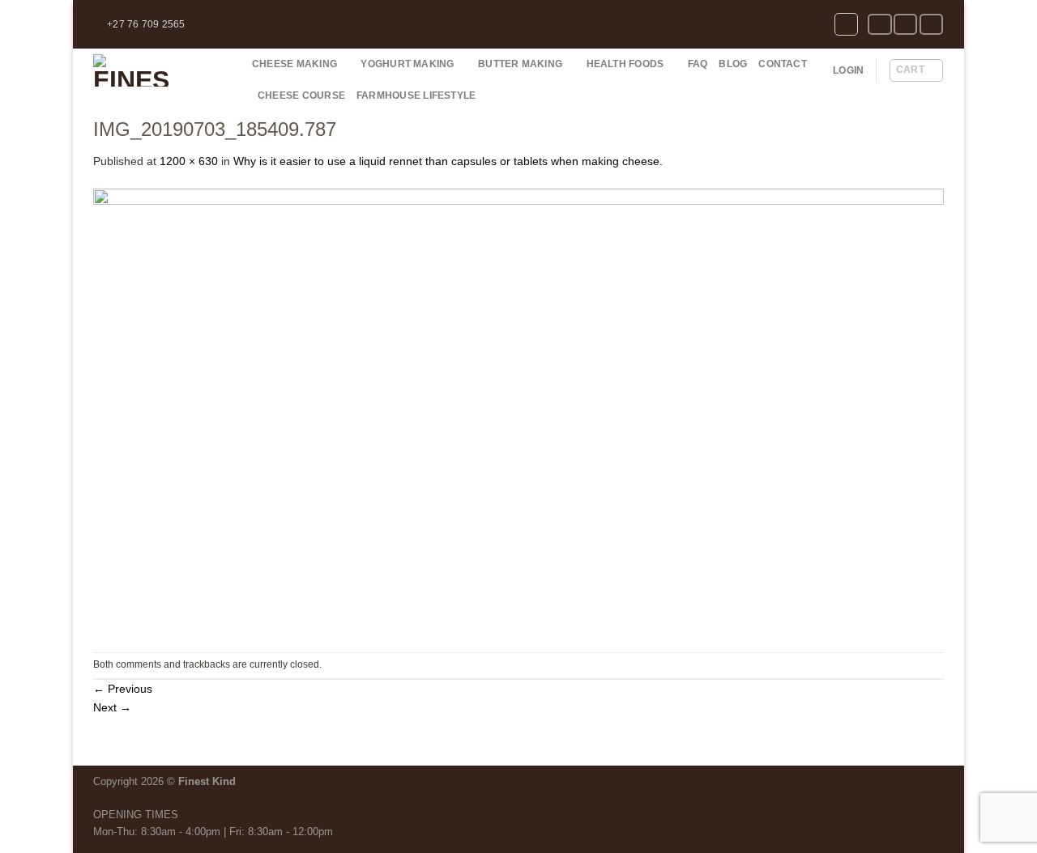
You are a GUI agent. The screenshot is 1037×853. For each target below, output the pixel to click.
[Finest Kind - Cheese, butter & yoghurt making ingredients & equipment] (160, 70)
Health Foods (625, 64)
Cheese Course (301, 95)
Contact (782, 64)
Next (112, 707)
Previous (122, 688)
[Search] (846, 24)
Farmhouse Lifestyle (416, 95)
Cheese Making (294, 64)
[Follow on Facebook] (879, 25)
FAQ (698, 64)
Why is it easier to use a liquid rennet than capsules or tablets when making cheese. (448, 161)
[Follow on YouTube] (931, 25)
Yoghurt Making (407, 64)
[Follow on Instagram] (905, 25)
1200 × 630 (189, 161)
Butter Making (520, 64)
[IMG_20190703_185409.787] (518, 410)
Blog (733, 64)
